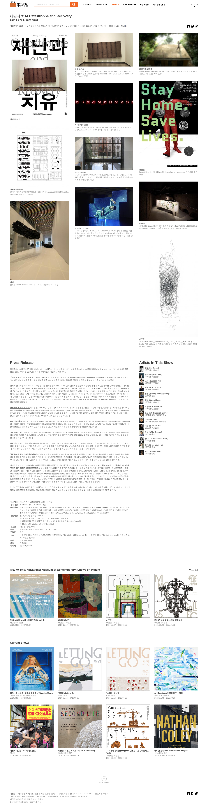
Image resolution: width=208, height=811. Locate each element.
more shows (104, 783)
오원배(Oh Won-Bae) (153, 407)
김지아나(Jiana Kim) (153, 374)
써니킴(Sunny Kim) (153, 451)
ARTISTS (87, 4)
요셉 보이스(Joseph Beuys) (156, 413)
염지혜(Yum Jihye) (152, 400)
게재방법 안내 (159, 4)
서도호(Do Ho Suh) (153, 387)
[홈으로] (20, 3)
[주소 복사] (196, 26)
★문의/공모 (145, 4)
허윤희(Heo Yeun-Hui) (154, 445)
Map (123, 26)
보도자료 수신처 (101, 794)
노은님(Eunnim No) (153, 381)
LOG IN (194, 4)
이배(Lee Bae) (151, 419)
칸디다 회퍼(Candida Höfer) (156, 439)
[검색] (74, 4)
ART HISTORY (129, 4)
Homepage (114, 26)
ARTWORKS (101, 4)
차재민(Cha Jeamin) (153, 432)
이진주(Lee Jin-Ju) (152, 426)
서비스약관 (62, 794)
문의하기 (73, 794)
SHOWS (115, 4)
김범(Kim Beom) (152, 368)
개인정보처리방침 (48, 794)
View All (193, 570)
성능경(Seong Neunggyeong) (157, 394)
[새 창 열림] (188, 26)
